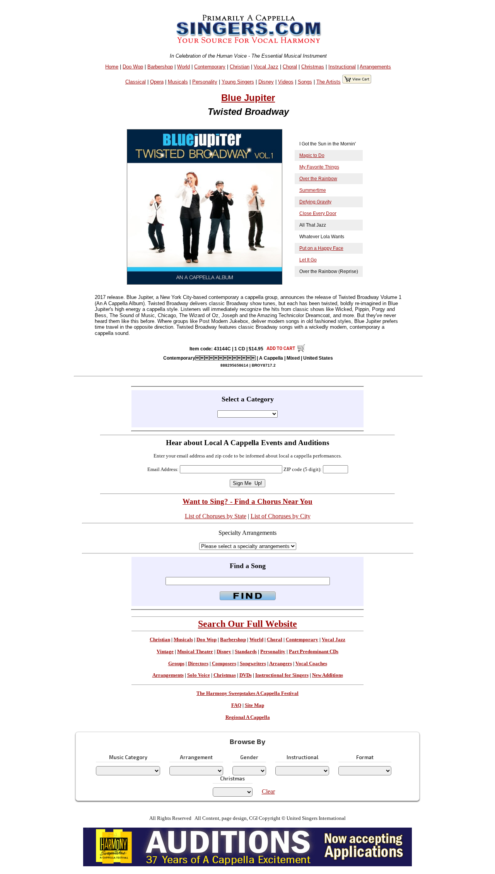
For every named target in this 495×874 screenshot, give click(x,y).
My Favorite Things (319, 167)
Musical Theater (195, 651)
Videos (286, 82)
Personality (204, 82)
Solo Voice (198, 675)
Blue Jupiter (248, 97)
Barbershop (160, 67)
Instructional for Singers (282, 675)
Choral (290, 67)
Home (111, 67)
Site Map (254, 705)
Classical (135, 82)
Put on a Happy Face (321, 248)
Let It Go (308, 260)
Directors (198, 663)
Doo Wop (133, 67)
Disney (266, 82)
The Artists (328, 82)
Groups (176, 663)
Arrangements (375, 67)
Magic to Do (311, 155)
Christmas (312, 67)
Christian (239, 67)
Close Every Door (317, 213)
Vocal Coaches (311, 663)
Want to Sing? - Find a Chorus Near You (247, 501)
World (183, 67)
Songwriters (253, 663)
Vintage (165, 651)
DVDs (245, 675)
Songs (305, 82)
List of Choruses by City (281, 516)
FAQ (236, 705)
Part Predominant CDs (313, 651)
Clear (268, 791)
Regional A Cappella (247, 717)
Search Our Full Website (247, 624)
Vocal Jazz (266, 67)
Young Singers (238, 82)
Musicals (178, 82)
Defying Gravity (315, 202)
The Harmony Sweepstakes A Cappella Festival (247, 693)
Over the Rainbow (318, 178)
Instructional (342, 67)
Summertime (312, 190)
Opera (157, 82)
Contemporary (209, 67)
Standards (246, 651)
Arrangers (280, 663)
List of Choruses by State (215, 516)
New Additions (327, 675)
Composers (224, 663)
